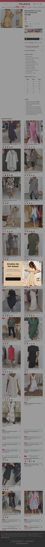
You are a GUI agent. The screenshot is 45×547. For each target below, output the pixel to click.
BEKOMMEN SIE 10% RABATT (13, 278)
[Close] (40, 262)
